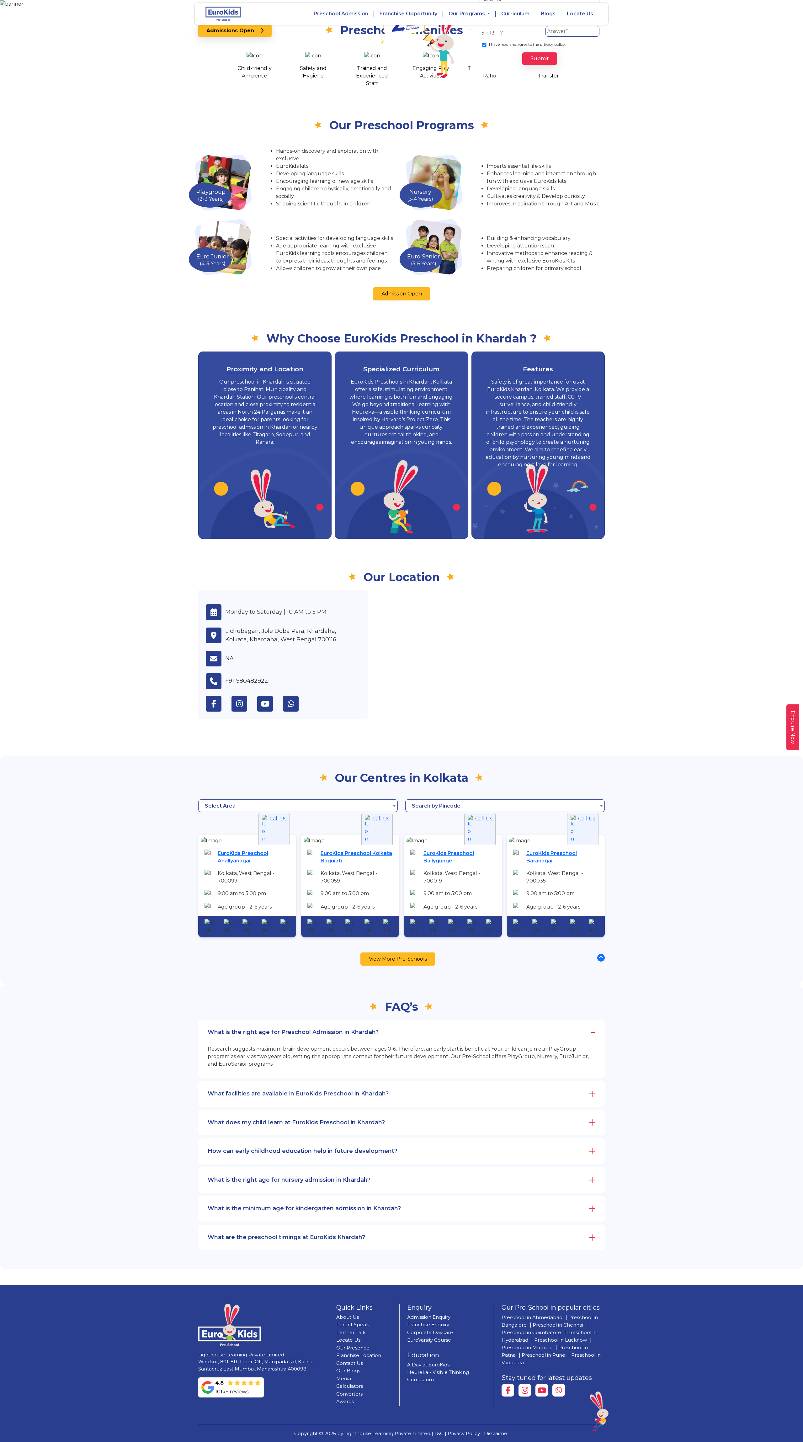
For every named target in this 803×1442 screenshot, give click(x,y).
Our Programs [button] (467, 14)
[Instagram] (524, 1390)
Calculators (349, 1386)
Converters (349, 1394)
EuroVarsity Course (429, 1340)
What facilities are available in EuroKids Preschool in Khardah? (298, 1093)
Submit (539, 58)
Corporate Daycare (430, 1332)
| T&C (438, 1433)
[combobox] (298, 805)
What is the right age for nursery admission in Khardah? (289, 1179)
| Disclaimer (495, 1433)
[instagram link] (244, 704)
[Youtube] (541, 1390)
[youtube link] (270, 704)
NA (229, 658)
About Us (347, 1317)
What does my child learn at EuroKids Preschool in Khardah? (296, 1122)
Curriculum (515, 14)
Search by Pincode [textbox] (436, 806)
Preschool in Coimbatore (531, 1332)
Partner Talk (350, 1332)
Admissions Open (233, 31)
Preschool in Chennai (558, 1325)
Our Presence (353, 1348)
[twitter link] (296, 704)
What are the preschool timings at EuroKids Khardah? (286, 1237)
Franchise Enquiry (428, 1325)
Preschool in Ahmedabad (532, 1317)
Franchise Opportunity (408, 14)
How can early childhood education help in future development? (302, 1151)
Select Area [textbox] (220, 806)
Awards (345, 1401)
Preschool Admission (341, 14)
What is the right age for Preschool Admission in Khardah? (293, 1032)
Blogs (548, 14)
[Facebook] (508, 1390)
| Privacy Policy (462, 1433)
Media (343, 1378)
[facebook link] (218, 704)
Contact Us (349, 1363)
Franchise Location (358, 1355)
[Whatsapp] (558, 1390)
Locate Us (580, 14)
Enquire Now (793, 727)
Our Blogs (348, 1371)
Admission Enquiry (428, 1317)
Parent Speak (352, 1325)
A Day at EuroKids (428, 1365)
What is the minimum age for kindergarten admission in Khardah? (304, 1208)
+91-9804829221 (247, 680)
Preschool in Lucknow (560, 1340)
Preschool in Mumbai (527, 1347)
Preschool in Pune (543, 1355)
